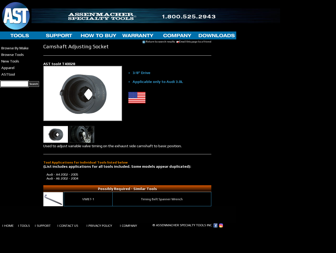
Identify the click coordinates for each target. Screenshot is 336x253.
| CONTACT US (67, 226)
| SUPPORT (43, 226)
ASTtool (8, 74)
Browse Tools (12, 54)
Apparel (7, 67)
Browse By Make (15, 48)
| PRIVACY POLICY (99, 226)
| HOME (8, 226)
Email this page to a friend (195, 41)
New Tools (10, 61)
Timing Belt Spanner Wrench (162, 199)
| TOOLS (24, 226)
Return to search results (160, 41)
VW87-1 (88, 199)
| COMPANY (128, 226)
